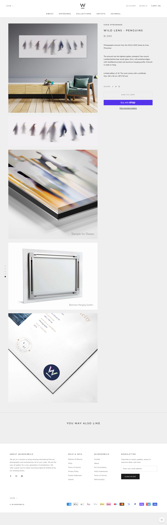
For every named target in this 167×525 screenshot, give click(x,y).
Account (131, 6)
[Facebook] (112, 86)
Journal (116, 14)
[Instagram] (16, 476)
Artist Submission (101, 471)
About (50, 14)
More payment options (128, 108)
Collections (83, 14)
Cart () (156, 6)
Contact (97, 459)
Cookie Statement (75, 475)
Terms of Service (74, 467)
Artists (101, 14)
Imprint (71, 479)
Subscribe (130, 476)
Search (143, 6)
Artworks (65, 14)
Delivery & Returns (75, 459)
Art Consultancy (100, 467)
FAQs (70, 463)
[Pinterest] (119, 86)
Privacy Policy (73, 471)
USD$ (8, 6)
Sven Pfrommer (113, 25)
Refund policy (99, 479)
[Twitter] (116, 86)
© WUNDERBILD (17, 504)
